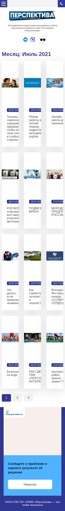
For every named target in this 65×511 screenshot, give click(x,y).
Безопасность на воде (16, 373)
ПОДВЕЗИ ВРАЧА (36, 210)
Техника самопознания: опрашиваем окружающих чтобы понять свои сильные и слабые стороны (17, 128)
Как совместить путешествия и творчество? (38, 296)
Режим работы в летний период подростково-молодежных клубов (38, 126)
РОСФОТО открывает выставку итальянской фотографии (15, 215)
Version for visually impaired (43, 40)
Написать (30, 484)
